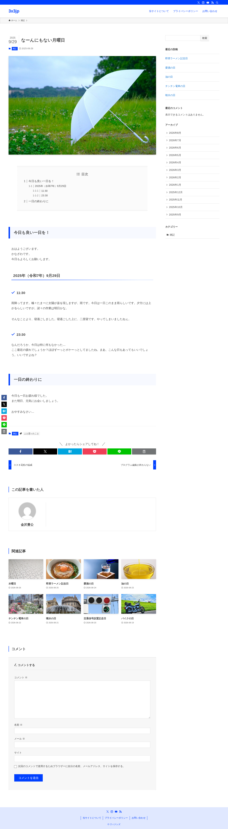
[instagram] (203, 3)
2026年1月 (175, 184)
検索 (204, 38)
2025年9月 (175, 214)
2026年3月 (175, 170)
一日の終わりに (38, 201)
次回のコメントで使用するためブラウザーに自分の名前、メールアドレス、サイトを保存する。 (71, 766)
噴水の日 (170, 95)
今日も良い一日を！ (41, 181)
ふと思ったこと (31, 433)
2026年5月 (175, 155)
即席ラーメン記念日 (176, 58)
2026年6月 (175, 147)
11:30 (44, 190)
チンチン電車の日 (175, 86)
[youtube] (208, 3)
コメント (20, 677)
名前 (18, 724)
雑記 (15, 48)
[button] (21, 451)
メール (19, 738)
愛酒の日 (170, 67)
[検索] (217, 3)
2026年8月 (175, 132)
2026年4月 (175, 162)
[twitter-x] (198, 3)
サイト (18, 752)
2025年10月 (176, 207)
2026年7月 (175, 140)
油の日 (169, 76)
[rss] (212, 3)
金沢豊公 (27, 524)
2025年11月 (175, 199)
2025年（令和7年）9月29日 (50, 186)
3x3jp (14, 11)
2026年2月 (175, 177)
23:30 (44, 195)
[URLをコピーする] (144, 451)
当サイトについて (92, 818)
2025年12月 (176, 192)
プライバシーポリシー (116, 818)
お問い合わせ (139, 818)
